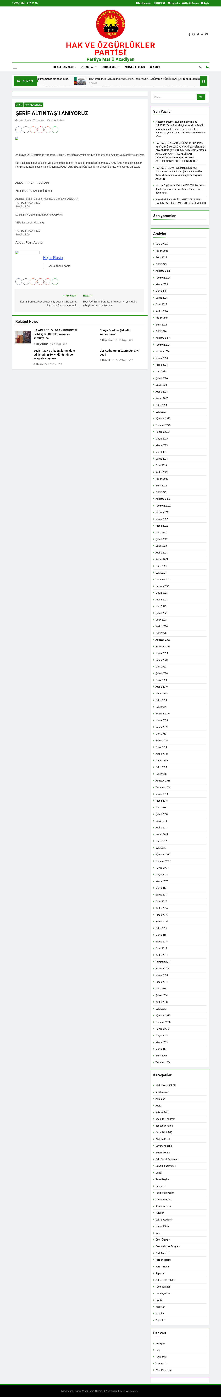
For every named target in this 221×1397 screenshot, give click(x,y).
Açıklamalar (145, 3)
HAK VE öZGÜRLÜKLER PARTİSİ (110, 49)
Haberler (175, 3)
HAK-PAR (161, 3)
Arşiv (206, 3)
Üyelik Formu (192, 3)
